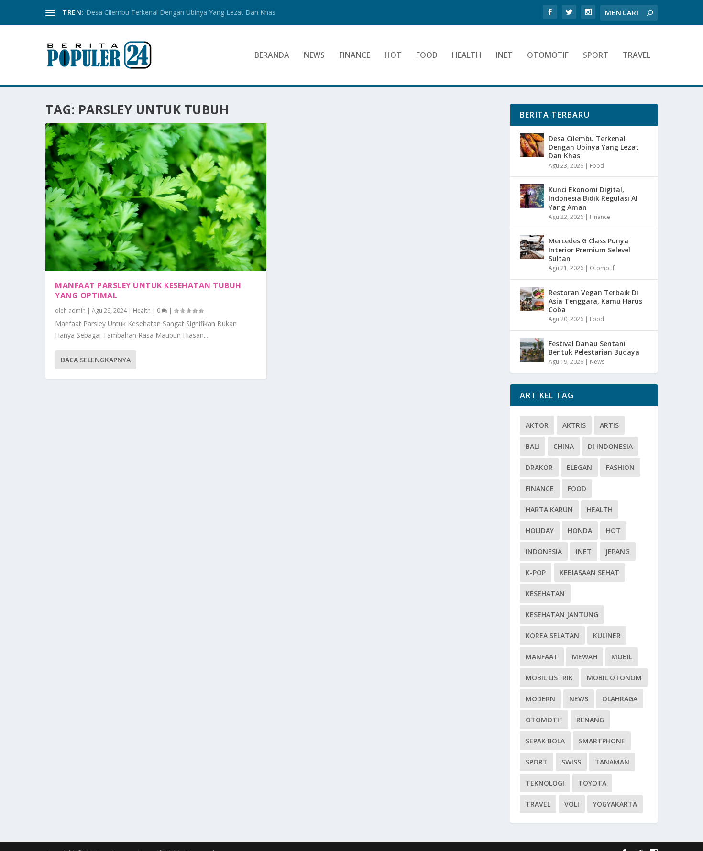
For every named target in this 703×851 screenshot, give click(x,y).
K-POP (536, 572)
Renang (590, 719)
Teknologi (545, 782)
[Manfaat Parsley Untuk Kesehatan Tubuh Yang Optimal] (155, 197)
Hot (393, 55)
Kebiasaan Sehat (589, 572)
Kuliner (607, 635)
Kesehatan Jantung (562, 614)
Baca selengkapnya (96, 359)
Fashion (620, 467)
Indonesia (544, 551)
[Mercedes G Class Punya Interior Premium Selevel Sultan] (532, 247)
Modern (540, 698)
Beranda (271, 55)
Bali (532, 446)
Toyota (592, 782)
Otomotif (548, 55)
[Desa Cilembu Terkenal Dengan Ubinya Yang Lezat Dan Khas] (532, 145)
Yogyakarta (615, 803)
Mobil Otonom (614, 677)
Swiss (571, 761)
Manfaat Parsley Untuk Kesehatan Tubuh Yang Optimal (148, 290)
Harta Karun (549, 509)
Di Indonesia (610, 446)
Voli (571, 803)
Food (427, 55)
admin (77, 310)
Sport (595, 55)
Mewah (584, 656)
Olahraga (619, 698)
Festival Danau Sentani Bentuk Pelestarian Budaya (594, 348)
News (314, 55)
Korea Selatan (552, 635)
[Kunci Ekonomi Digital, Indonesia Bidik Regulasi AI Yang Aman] (532, 196)
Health (467, 55)
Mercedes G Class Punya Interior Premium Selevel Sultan (589, 249)
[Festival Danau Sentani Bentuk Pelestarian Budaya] (532, 350)
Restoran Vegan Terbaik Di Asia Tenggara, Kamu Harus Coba (595, 301)
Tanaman (612, 761)
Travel (636, 55)
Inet (504, 55)
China (563, 446)
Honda (580, 530)
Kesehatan (545, 593)
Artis (609, 425)
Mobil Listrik (549, 677)
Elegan (579, 467)
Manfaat (542, 656)
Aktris (574, 425)
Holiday (540, 530)
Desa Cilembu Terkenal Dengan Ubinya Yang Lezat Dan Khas (180, 12)
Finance (354, 55)
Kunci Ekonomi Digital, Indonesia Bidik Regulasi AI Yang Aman (593, 198)
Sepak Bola (545, 740)
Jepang (617, 551)
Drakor (539, 467)
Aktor (537, 425)
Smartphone (602, 740)
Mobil (621, 656)
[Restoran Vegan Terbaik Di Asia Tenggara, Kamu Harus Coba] (532, 299)
